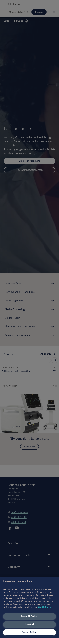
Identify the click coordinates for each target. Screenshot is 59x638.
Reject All (29, 624)
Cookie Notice (44, 607)
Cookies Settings (29, 632)
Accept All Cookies (29, 616)
